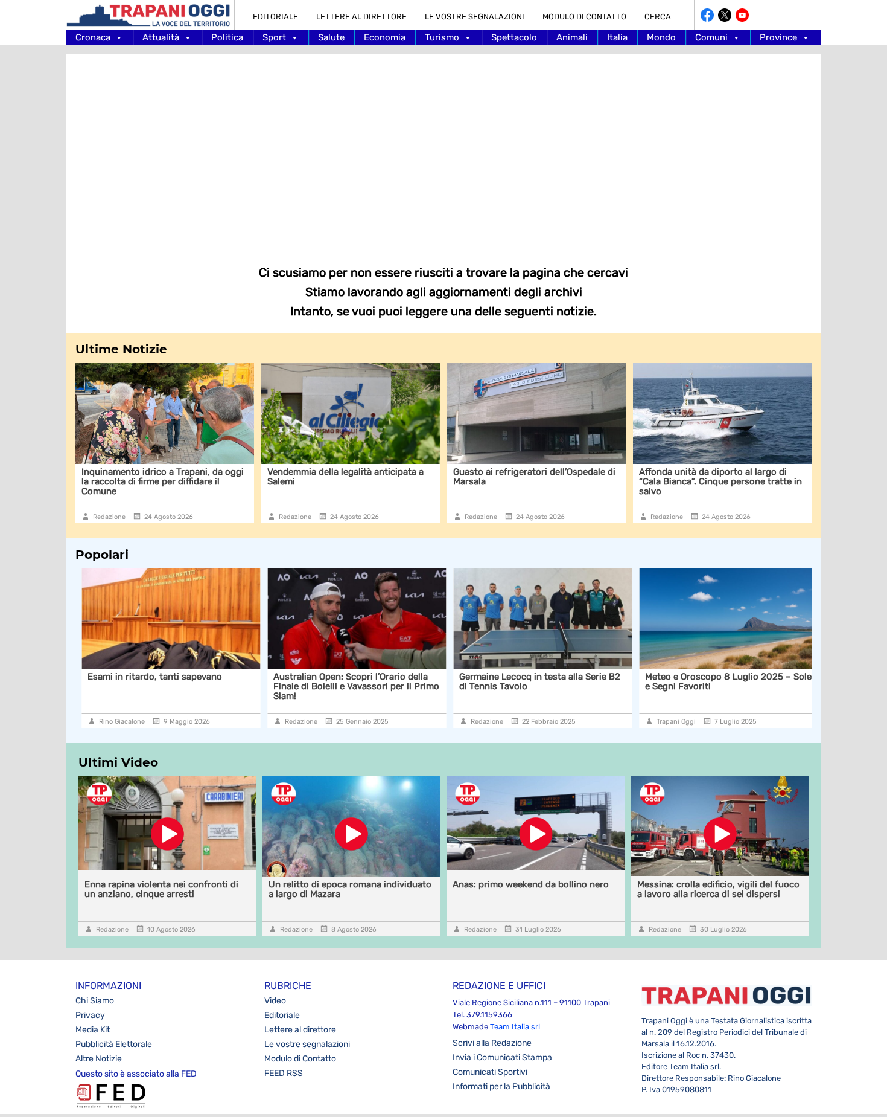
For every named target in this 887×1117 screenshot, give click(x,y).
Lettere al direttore (361, 16)
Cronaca (92, 37)
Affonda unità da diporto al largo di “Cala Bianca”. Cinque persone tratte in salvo (720, 481)
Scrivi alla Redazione (492, 1043)
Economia (384, 37)
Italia (617, 37)
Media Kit (92, 1030)
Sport (274, 37)
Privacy (90, 1015)
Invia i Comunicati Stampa (502, 1057)
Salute (331, 37)
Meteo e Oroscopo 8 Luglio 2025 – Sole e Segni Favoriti (722, 681)
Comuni (711, 37)
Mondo (661, 37)
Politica (227, 37)
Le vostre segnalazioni (474, 16)
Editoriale (275, 16)
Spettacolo (514, 37)
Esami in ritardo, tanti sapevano (148, 676)
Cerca (657, 16)
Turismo (442, 37)
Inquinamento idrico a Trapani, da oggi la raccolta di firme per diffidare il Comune (162, 481)
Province (778, 37)
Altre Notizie (98, 1059)
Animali (572, 37)
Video (275, 1001)
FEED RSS (283, 1073)
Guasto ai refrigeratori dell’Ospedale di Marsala (534, 476)
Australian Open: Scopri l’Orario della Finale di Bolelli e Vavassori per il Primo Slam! (350, 686)
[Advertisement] (443, 151)
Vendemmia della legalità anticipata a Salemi (345, 476)
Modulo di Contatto (584, 16)
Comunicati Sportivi (490, 1072)
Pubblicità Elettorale (113, 1044)
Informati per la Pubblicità (501, 1086)
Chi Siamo (94, 1001)
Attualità (160, 37)
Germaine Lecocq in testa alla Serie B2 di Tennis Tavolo (533, 681)
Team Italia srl (515, 1026)
